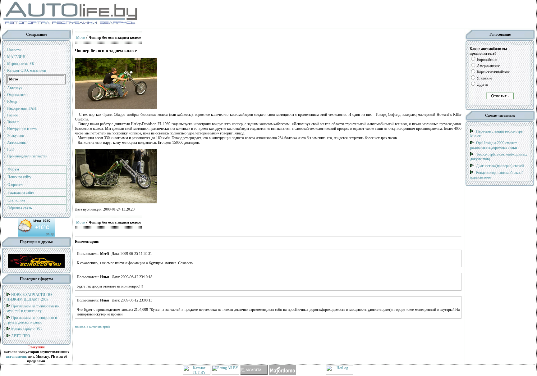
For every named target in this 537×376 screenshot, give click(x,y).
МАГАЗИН (16, 57)
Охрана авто (16, 95)
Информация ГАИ (21, 108)
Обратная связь (19, 208)
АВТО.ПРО (20, 336)
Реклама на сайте (20, 192)
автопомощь (16, 356)
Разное (12, 115)
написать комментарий (92, 326)
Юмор (12, 101)
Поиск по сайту (19, 177)
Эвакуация (15, 136)
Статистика (16, 200)
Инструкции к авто (22, 129)
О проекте (15, 185)
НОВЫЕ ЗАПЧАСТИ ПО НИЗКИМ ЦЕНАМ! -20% (29, 296)
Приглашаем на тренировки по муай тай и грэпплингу (33, 308)
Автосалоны (16, 142)
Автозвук (14, 88)
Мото (80, 37)
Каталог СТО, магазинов (26, 70)
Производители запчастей (27, 156)
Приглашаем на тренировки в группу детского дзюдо (32, 319)
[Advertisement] (241, 14)
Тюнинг (13, 122)
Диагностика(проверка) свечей (500, 166)
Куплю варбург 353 (26, 329)
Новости (14, 50)
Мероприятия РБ (20, 63)
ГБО (10, 149)
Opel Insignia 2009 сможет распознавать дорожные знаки (493, 145)
